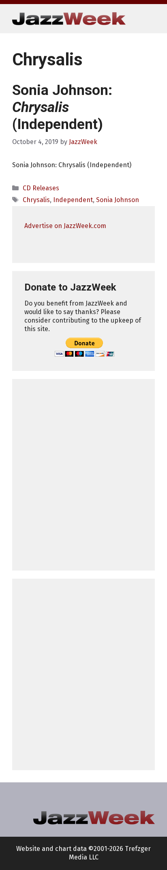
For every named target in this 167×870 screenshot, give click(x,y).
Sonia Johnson (117, 200)
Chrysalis (36, 200)
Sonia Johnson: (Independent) (62, 107)
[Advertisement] (83, 474)
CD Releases (41, 188)
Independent (73, 200)
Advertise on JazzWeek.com (65, 226)
